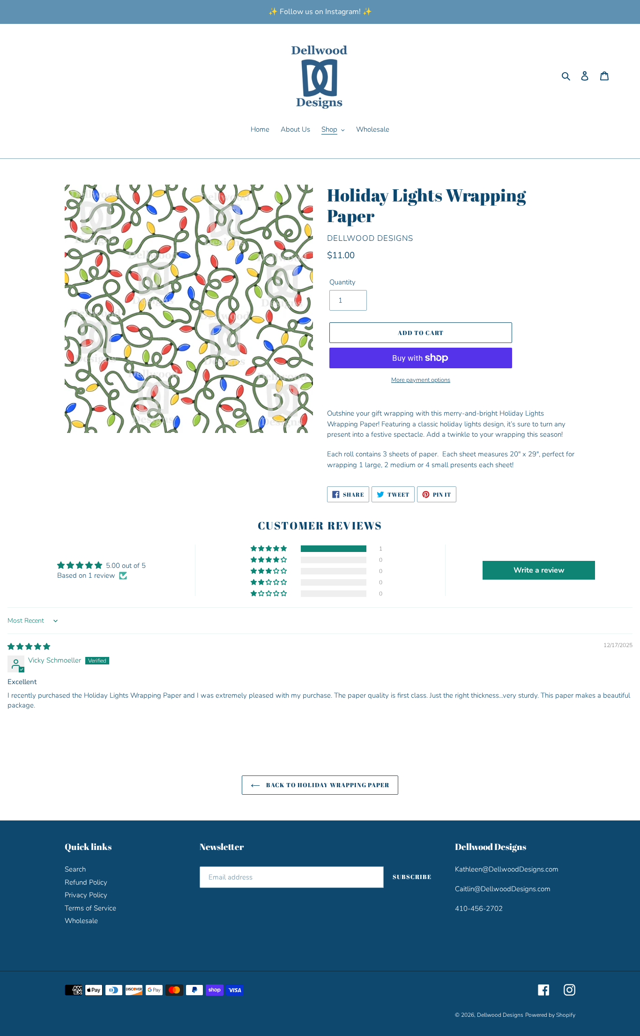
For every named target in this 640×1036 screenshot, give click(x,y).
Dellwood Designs (500, 1015)
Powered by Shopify (550, 1015)
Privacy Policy (86, 895)
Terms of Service (90, 908)
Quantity (342, 282)
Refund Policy (86, 882)
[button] (269, 548)
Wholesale (81, 920)
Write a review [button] (539, 570)
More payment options (420, 380)
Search (75, 869)
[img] (28, 646)
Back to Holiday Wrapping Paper (327, 785)
